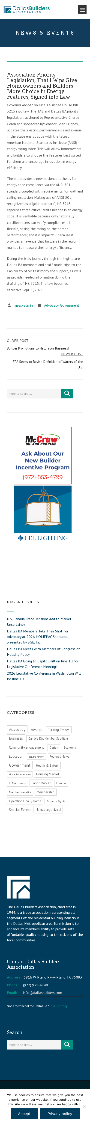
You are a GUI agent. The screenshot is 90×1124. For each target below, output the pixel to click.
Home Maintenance (20, 774)
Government (69, 305)
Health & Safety (47, 765)
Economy (70, 747)
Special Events (20, 809)
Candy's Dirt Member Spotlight (48, 739)
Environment (36, 756)
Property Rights (56, 801)
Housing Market (47, 774)
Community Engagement (26, 747)
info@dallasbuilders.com (42, 992)
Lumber (61, 783)
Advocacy (51, 305)
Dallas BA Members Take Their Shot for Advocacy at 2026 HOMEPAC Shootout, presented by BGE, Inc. (38, 636)
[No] (84, 1106)
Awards (36, 729)
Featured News (59, 757)
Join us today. (58, 1006)
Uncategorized (49, 809)
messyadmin (23, 305)
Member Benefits (20, 792)
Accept (24, 1113)
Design (54, 748)
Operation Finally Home (25, 801)
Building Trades (58, 730)
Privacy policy (60, 1113)
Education (16, 756)
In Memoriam (17, 783)
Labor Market (41, 783)
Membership (45, 792)
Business (16, 738)
